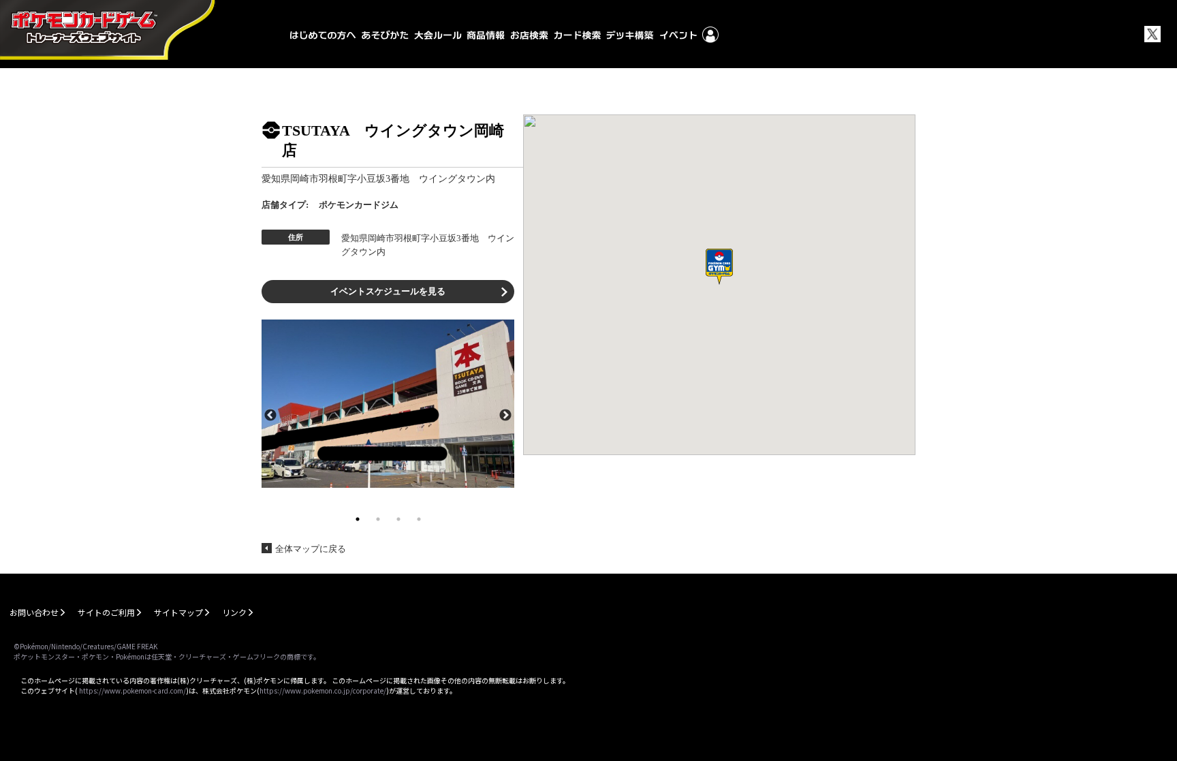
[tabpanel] (388, 404)
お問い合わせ (34, 612)
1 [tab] (357, 519)
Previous (270, 414)
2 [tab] (378, 519)
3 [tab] (398, 519)
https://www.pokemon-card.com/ (132, 690)
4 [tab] (419, 519)
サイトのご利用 (106, 612)
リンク (234, 612)
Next (505, 414)
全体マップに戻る (310, 549)
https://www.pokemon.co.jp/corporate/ (323, 690)
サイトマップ (178, 612)
